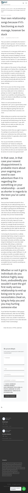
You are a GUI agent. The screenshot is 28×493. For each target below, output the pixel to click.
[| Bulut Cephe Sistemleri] (4, 2)
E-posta (7, 374)
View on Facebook (5, 426)
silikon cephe (6, 470)
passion (22, 311)
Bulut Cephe (8, 418)
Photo (6, 424)
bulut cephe (18, 463)
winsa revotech (7, 475)
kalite (4, 468)
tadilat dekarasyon (8, 472)
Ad (5, 368)
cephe (8, 465)
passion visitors (9, 8)
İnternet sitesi (10, 380)
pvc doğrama (20, 468)
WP (8, 486)
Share (10, 426)
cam (4, 465)
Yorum (7, 357)
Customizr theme (20, 486)
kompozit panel (12, 468)
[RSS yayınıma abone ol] (1, 407)
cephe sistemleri (16, 465)
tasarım (16, 472)
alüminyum (10, 463)
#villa (4, 463)
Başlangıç (3, 8)
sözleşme (14, 470)
